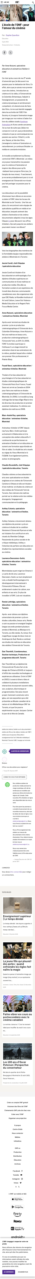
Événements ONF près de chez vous (17, 1110)
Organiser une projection (17, 1118)
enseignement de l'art (9, 738)
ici (9, 221)
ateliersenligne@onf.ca (20, 821)
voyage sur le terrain (24, 740)
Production (17, 1152)
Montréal (4, 740)
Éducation (5, 39)
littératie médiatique (23, 738)
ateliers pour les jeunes (9, 735)
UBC (15, 740)
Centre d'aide (17, 1129)
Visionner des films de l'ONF (17, 1106)
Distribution (17, 1156)
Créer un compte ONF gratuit (17, 1102)
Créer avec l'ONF (17, 1114)
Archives (17, 1164)
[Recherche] (33, 3)
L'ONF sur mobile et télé (17, 1194)
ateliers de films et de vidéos (11, 732)
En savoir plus (23, 1272)
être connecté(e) (16, 872)
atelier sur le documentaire (22, 729)
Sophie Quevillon (12, 35)
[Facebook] (4, 52)
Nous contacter (17, 1133)
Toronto (10, 740)
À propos (17, 1125)
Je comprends (9, 1272)
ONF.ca (17, 1148)
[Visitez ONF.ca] (20, 2)
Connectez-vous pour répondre (14, 777)
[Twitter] (10, 52)
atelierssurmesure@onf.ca (21, 844)
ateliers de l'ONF (26, 732)
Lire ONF (6, 2)
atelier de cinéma (7, 729)
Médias (17, 1137)
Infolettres (17, 1141)
